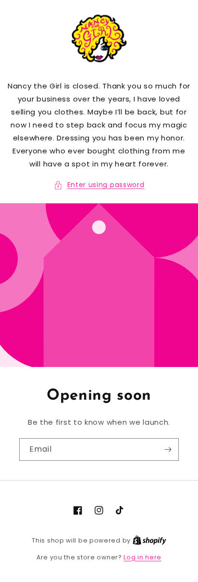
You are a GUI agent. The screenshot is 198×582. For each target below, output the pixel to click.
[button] (99, 185)
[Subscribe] (167, 449)
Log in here (142, 557)
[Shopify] (149, 540)
